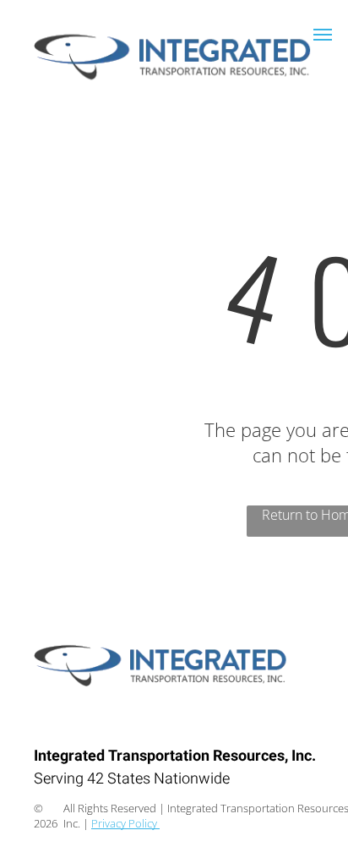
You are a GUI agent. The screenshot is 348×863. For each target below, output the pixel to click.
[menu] (323, 35)
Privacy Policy (125, 823)
